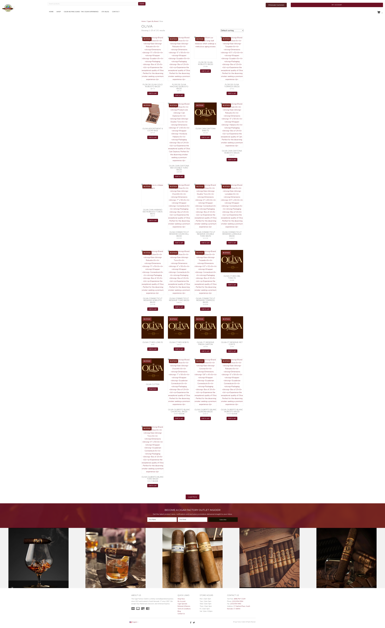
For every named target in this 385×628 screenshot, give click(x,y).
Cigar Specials (182, 604)
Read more (153, 389)
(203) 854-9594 (237, 601)
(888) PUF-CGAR (239, 599)
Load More (192, 497)
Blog (179, 611)
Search (141, 4)
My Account (181, 601)
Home (143, 21)
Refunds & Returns (184, 606)
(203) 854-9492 (235, 604)
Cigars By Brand (152, 21)
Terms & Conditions (184, 609)
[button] (337, 5)
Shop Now (181, 599)
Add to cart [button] (153, 93)
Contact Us (181, 614)
